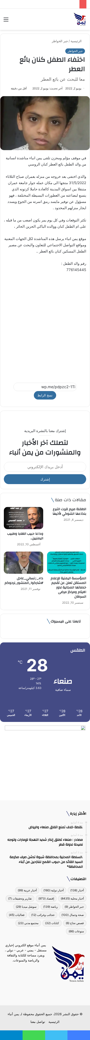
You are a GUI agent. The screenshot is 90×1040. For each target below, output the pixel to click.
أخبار (77, 890)
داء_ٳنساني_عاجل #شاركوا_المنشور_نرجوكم (24, 580)
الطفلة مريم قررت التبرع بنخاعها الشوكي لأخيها (69, 511)
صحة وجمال (72, 915)
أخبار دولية (53, 890)
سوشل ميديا (26, 906)
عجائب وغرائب (43, 915)
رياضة (50, 906)
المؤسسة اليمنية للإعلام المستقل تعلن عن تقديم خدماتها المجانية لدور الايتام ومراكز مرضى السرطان (68, 587)
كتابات (52, 923)
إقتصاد (46, 898)
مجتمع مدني (28, 923)
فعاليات (16, 915)
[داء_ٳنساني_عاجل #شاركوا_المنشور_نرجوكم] (23, 563)
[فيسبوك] (54, 994)
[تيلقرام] (42, 994)
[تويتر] (48, 994)
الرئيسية (77, 41)
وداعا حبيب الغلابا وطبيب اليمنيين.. (25, 536)
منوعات (76, 931)
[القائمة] (6, 21)
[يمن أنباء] (79, 19)
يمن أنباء (13, 1014)
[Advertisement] (45, 325)
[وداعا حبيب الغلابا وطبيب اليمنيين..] (23, 518)
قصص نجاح (75, 923)
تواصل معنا (37, 1022)
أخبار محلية (72, 898)
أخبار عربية (27, 890)
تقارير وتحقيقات (20, 898)
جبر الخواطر (60, 41)
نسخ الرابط (45, 395)
